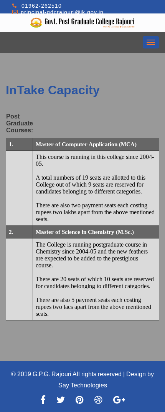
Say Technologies (82, 385)
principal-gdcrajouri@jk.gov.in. (63, 12)
